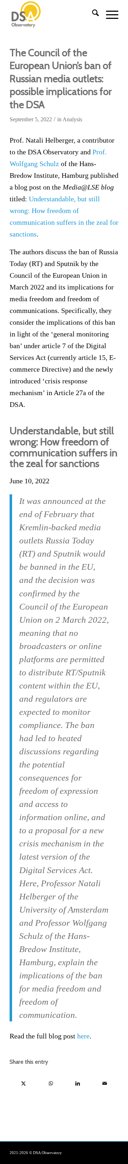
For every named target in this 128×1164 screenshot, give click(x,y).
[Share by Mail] (104, 1083)
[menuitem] (92, 14)
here (83, 1036)
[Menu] (108, 14)
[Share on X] (23, 1083)
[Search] (92, 14)
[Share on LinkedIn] (77, 1083)
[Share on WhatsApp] (50, 1083)
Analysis (72, 119)
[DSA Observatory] (53, 14)
